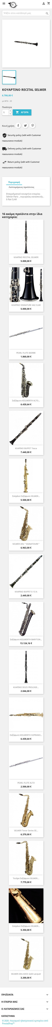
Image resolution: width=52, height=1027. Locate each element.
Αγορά (22, 112)
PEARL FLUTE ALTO (26, 782)
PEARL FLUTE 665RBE (26, 352)
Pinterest (32, 125)
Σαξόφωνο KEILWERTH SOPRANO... (26, 735)
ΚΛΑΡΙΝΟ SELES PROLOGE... (26, 687)
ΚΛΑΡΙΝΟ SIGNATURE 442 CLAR (26, 305)
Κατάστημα (8, 1016)
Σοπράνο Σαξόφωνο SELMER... (26, 496)
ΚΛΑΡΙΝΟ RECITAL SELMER (26, 257)
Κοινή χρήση (18, 125)
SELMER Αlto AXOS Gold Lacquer (26, 974)
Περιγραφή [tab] (14, 182)
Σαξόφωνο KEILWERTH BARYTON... (26, 639)
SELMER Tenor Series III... (26, 830)
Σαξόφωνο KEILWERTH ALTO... (26, 400)
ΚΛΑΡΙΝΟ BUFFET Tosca (26, 448)
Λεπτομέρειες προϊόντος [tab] (21, 187)
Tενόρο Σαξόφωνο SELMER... (26, 878)
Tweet (25, 125)
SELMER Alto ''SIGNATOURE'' (26, 544)
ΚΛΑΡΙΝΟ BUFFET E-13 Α (26, 591)
